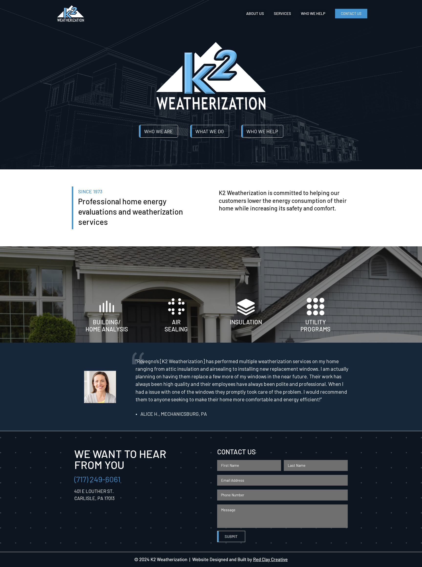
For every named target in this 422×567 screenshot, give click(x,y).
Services (282, 13)
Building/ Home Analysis (106, 325)
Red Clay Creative (270, 559)
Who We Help (313, 13)
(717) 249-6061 (97, 479)
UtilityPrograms (315, 325)
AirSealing (176, 325)
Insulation (246, 322)
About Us (255, 13)
